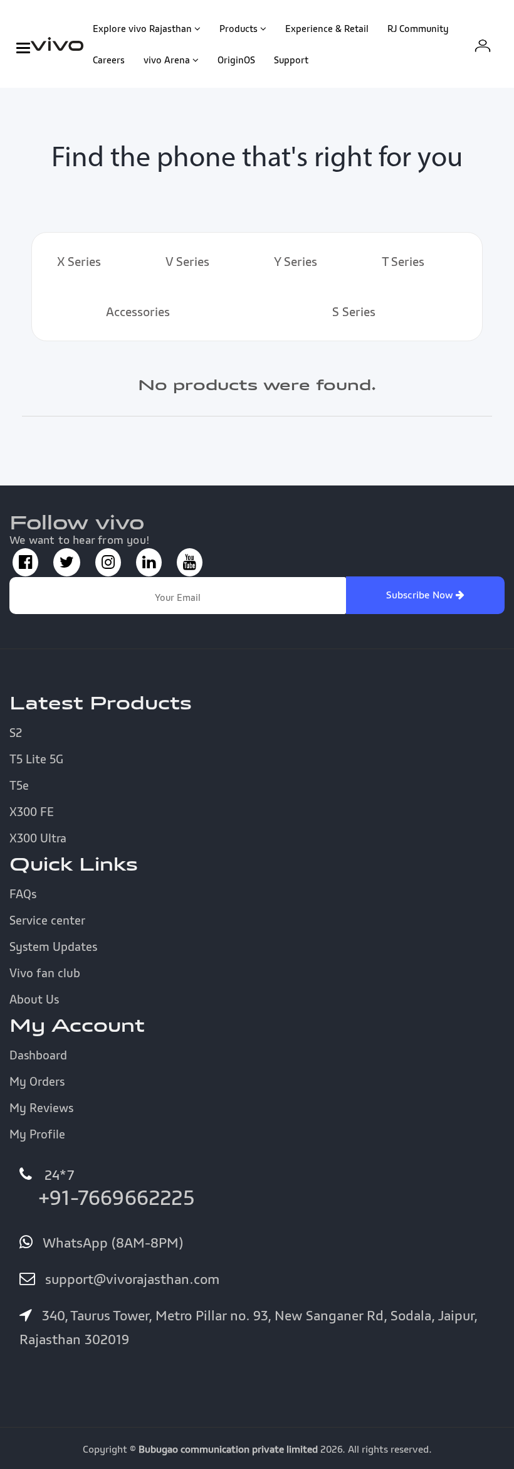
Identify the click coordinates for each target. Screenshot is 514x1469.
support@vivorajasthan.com (130, 1279)
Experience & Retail (327, 28)
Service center (47, 920)
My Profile (37, 1134)
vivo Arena (167, 59)
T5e (19, 785)
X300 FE (31, 812)
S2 (15, 733)
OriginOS (236, 59)
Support (291, 59)
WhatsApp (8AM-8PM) (111, 1242)
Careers (109, 59)
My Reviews (41, 1108)
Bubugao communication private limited (228, 1449)
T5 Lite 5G (36, 759)
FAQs (22, 894)
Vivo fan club (44, 973)
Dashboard (38, 1055)
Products (238, 28)
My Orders (37, 1081)
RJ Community (418, 28)
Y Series (295, 261)
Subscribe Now (421, 594)
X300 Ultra (37, 838)
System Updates (53, 946)
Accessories (138, 311)
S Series (353, 311)
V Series (187, 261)
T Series (403, 261)
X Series (79, 261)
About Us (34, 999)
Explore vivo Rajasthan (142, 28)
